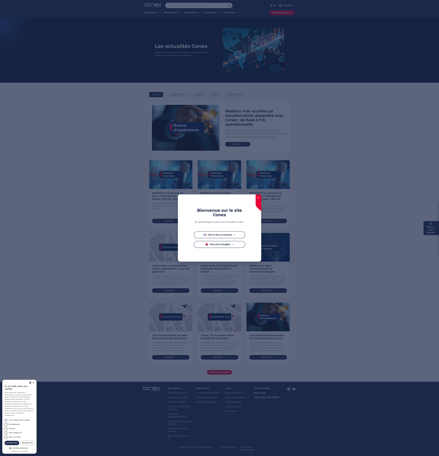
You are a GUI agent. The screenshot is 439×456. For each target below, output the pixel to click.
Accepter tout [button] (12, 443)
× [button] (33, 382)
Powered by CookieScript (19, 451)
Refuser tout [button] (27, 443)
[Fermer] (258, 197)
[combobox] (30, 382)
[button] (19, 448)
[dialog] (19, 417)
